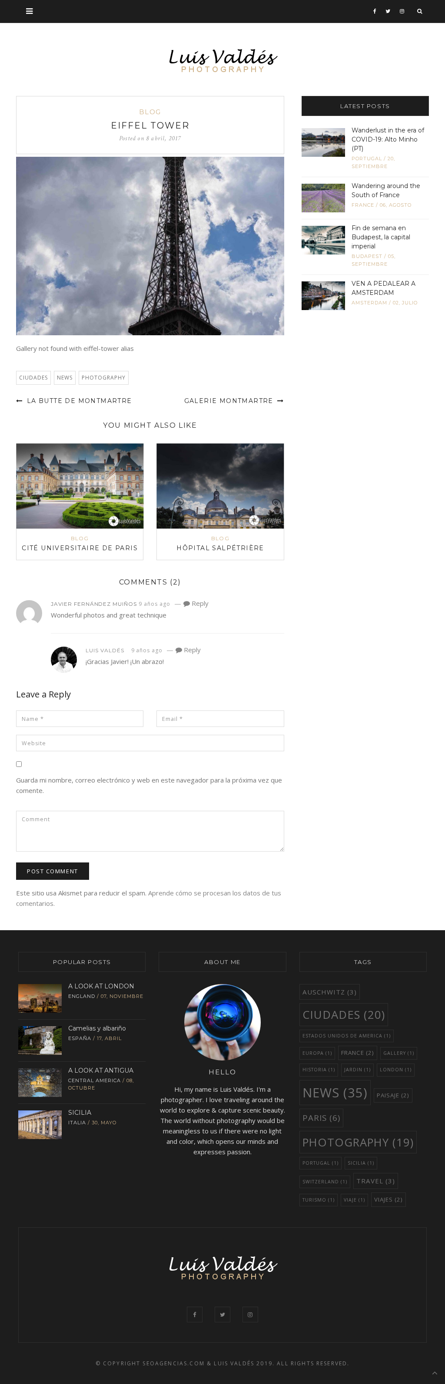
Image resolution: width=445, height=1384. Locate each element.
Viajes (388, 1199)
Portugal (367, 158)
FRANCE (363, 205)
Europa (317, 1053)
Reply (199, 603)
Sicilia (361, 1163)
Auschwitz (329, 992)
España (79, 1038)
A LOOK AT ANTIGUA (100, 1070)
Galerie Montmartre (230, 401)
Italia (77, 1123)
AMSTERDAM (369, 303)
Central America (94, 1080)
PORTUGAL (320, 1163)
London (396, 1070)
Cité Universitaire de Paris (80, 548)
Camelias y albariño (97, 1028)
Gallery (398, 1053)
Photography (104, 377)
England (81, 996)
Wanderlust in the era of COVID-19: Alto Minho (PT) (388, 139)
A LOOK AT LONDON (101, 986)
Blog (150, 112)
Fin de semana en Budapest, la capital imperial (381, 237)
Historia (318, 1070)
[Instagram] (402, 11)
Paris (321, 1117)
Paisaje (393, 1095)
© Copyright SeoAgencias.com (150, 1363)
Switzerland (324, 1182)
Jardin (357, 1070)
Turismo (318, 1200)
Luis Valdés (105, 650)
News (65, 377)
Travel (375, 1180)
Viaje (354, 1200)
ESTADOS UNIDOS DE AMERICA (346, 1036)
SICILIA (79, 1112)
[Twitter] (388, 11)
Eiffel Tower (150, 125)
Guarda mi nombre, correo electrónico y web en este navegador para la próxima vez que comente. (149, 785)
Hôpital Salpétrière (220, 548)
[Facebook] (375, 11)
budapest (367, 256)
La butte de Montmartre (78, 401)
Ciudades (33, 377)
